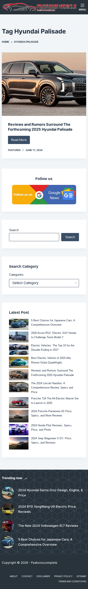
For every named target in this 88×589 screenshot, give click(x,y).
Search (14, 230)
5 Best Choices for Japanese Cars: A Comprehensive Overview (45, 541)
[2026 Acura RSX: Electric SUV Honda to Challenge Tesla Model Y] (18, 337)
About (14, 576)
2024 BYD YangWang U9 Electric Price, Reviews (47, 509)
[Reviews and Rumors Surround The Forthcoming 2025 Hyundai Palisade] (44, 84)
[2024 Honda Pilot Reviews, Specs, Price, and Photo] (18, 429)
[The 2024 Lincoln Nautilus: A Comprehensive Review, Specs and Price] (18, 387)
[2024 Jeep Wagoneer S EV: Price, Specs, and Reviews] (18, 443)
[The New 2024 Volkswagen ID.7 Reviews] (8, 526)
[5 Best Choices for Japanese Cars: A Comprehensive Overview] (18, 324)
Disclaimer (43, 576)
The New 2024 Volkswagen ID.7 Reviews (48, 526)
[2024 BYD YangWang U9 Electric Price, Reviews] (8, 509)
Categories (16, 274)
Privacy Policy (63, 576)
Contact (27, 576)
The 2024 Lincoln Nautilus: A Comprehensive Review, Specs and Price (52, 388)
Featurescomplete (44, 563)
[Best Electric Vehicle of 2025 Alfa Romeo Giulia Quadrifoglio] (18, 362)
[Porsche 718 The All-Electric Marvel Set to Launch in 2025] (18, 402)
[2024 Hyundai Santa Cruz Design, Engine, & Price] (8, 493)
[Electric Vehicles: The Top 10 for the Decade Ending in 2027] (18, 349)
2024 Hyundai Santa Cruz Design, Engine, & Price (50, 492)
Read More (20, 141)
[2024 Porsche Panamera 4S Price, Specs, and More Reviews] (18, 416)
